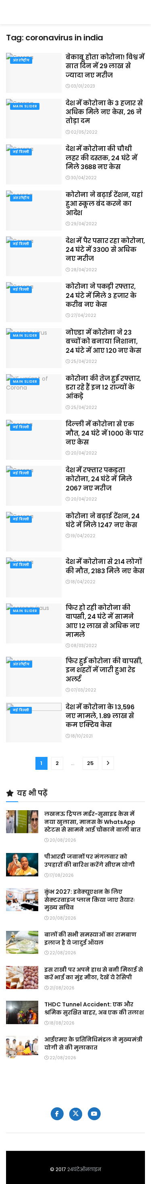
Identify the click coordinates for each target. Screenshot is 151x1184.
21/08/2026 (61, 988)
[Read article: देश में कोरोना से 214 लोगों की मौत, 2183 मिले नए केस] (34, 577)
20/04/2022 (83, 453)
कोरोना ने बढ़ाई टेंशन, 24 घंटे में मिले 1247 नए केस (103, 520)
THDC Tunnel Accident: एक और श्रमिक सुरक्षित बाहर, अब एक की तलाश (94, 1008)
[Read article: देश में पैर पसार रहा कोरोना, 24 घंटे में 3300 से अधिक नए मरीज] (34, 257)
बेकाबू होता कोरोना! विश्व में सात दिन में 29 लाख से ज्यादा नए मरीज (105, 66)
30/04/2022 (83, 178)
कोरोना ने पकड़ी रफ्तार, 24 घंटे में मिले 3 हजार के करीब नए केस (101, 295)
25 (90, 763)
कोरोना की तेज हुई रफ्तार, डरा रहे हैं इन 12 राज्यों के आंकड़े (103, 387)
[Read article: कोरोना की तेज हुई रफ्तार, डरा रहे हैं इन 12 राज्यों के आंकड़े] (34, 394)
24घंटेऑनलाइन (84, 1169)
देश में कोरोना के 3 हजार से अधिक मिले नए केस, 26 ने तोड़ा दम (104, 112)
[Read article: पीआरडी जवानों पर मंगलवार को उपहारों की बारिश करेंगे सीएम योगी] (22, 864)
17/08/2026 (61, 875)
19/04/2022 (82, 536)
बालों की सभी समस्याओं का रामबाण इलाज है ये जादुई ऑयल (90, 938)
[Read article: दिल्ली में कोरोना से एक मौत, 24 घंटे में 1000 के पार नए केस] (34, 440)
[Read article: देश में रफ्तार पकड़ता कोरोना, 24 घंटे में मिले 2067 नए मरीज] (34, 486)
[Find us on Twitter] (75, 1114)
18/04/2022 (82, 582)
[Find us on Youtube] (94, 1113)
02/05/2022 (83, 132)
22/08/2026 (62, 953)
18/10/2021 (81, 736)
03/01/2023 (82, 86)
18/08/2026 (61, 1023)
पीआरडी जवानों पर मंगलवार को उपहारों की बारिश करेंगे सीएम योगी (89, 861)
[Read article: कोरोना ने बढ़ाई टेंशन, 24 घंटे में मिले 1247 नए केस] (34, 532)
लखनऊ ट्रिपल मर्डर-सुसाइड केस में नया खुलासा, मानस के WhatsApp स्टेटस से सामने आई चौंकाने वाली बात (92, 822)
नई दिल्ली (21, 152)
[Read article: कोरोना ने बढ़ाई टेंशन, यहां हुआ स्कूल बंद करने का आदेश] (34, 211)
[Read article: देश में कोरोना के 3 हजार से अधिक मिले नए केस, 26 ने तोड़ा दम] (34, 119)
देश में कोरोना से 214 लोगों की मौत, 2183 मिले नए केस (105, 566)
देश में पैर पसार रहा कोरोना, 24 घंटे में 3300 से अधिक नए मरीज (105, 250)
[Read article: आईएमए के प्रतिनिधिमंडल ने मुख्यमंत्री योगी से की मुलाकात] (22, 1047)
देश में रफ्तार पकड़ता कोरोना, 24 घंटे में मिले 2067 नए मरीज (99, 479)
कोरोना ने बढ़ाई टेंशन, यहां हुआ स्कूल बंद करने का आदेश (104, 204)
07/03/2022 (83, 690)
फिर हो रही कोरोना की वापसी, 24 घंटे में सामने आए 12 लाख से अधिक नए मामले (103, 621)
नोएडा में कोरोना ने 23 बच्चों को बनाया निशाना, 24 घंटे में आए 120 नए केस (103, 341)
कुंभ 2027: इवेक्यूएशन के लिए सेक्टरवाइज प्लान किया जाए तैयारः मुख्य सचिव (89, 900)
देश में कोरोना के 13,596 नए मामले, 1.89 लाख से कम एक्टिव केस (100, 716)
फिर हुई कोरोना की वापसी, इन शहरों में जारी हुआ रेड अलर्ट (104, 670)
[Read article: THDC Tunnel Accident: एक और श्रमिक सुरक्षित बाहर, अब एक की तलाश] (22, 1012)
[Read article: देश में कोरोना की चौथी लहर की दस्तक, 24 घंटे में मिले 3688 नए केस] (34, 164)
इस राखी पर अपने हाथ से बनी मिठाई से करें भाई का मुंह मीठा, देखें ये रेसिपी (93, 974)
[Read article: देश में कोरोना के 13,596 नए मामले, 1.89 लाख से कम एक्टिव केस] (34, 723)
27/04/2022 (83, 315)
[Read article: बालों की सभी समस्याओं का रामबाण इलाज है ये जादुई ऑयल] (22, 942)
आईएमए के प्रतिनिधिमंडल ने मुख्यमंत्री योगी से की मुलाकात (93, 1043)
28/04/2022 (83, 270)
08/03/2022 (83, 646)
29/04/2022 (83, 224)
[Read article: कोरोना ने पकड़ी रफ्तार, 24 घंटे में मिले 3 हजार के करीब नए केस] (34, 302)
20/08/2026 (62, 840)
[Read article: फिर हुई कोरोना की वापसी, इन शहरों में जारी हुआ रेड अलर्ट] (34, 677)
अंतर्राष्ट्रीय (21, 60)
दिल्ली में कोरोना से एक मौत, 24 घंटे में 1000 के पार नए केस (104, 433)
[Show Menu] (141, 12)
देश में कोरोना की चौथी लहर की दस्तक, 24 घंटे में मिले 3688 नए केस (101, 158)
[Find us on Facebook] (57, 1113)
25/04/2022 (83, 361)
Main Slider (25, 106)
